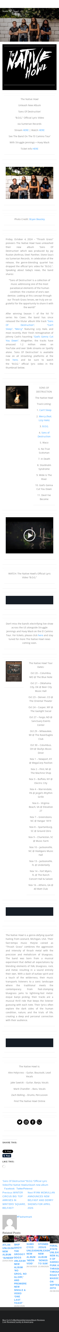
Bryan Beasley (37, 219)
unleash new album (37, 1184)
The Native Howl (17, 1184)
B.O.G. (45, 426)
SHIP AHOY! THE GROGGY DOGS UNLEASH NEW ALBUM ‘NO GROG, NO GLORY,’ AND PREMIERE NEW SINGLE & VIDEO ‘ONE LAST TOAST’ (20, 1273)
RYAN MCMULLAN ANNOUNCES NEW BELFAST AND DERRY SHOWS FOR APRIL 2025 (41, 1200)
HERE (26, 130)
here (15, 359)
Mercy (18, 329)
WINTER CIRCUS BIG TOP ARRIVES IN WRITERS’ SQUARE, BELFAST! (14, 1200)
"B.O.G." (29, 1181)
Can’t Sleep (45, 410)
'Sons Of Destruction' (13, 1181)
